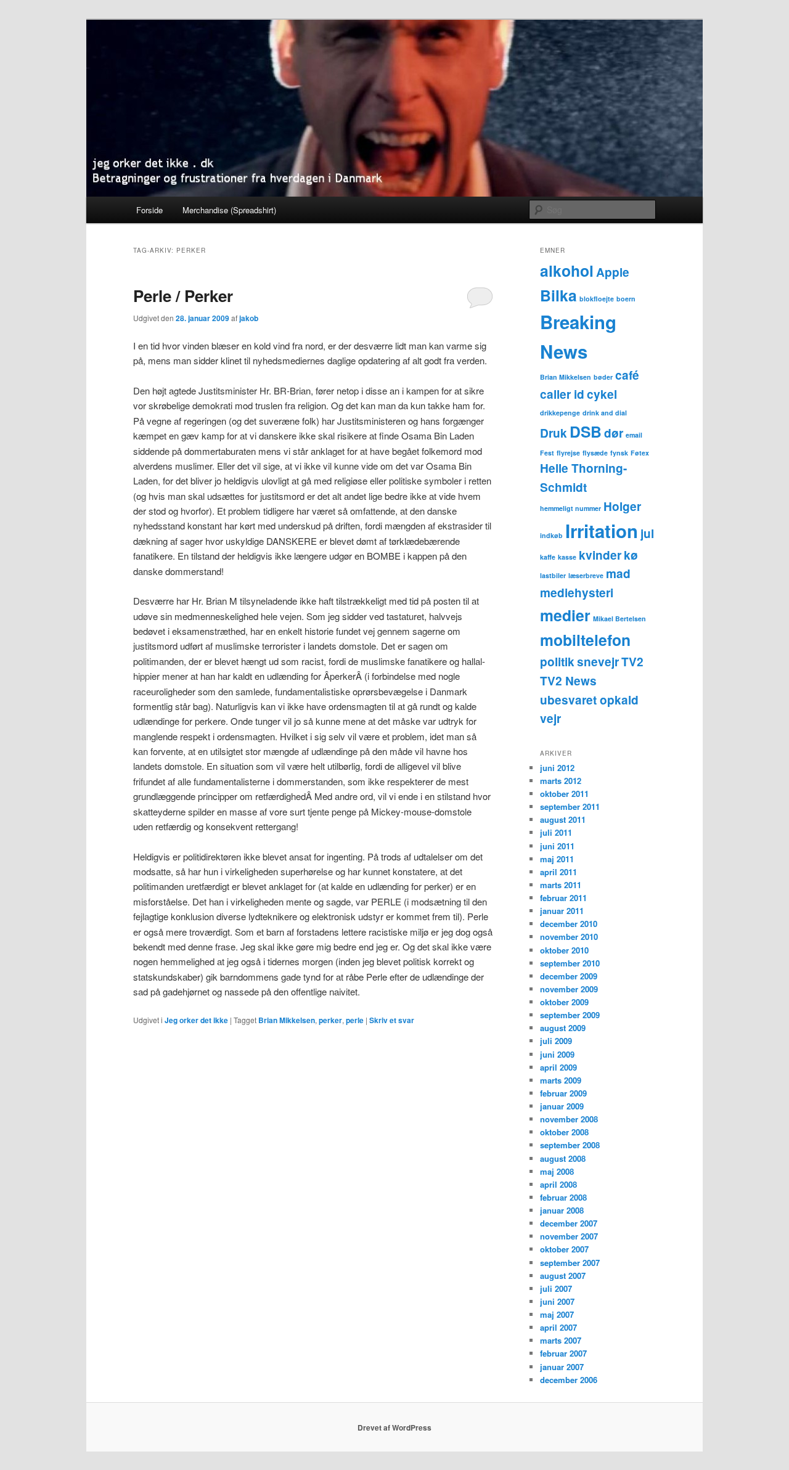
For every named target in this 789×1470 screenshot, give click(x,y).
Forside (149, 210)
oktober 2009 (564, 1002)
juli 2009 (556, 1041)
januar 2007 (562, 1367)
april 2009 (558, 1067)
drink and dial (605, 412)
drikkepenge (560, 412)
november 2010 (569, 936)
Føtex (640, 452)
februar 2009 (563, 1093)
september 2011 (570, 806)
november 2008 (569, 1119)
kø (631, 555)
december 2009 (568, 976)
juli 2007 (556, 1288)
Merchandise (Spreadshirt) (229, 210)
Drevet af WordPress (394, 1427)
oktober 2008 (564, 1132)
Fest (547, 452)
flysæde (595, 452)
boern (626, 298)
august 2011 (563, 819)
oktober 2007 (564, 1249)
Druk (553, 433)
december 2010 (568, 923)
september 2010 (570, 963)
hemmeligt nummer (570, 508)
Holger (622, 506)
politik (557, 661)
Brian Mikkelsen (286, 1020)
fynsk (619, 452)
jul (647, 533)
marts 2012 (560, 780)
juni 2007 (557, 1301)
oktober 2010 (564, 950)
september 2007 (570, 1262)
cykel (602, 394)
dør (613, 433)
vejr (550, 718)
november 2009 (569, 989)
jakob (248, 318)
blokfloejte (596, 298)
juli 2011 (556, 832)
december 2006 (568, 1380)
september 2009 (570, 1015)
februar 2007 (563, 1353)
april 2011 (558, 872)
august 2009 (563, 1028)
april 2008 (558, 1184)
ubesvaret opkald (589, 700)
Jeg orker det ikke (196, 1020)
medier (565, 615)
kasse (567, 556)
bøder (603, 377)
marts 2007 (560, 1340)
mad (618, 573)
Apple (612, 272)
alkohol (567, 270)
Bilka (558, 295)
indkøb (551, 535)
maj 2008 (557, 1171)
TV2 (632, 661)
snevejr (598, 661)
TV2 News (568, 680)
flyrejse (568, 452)
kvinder (600, 555)
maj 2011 (557, 859)
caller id (562, 394)
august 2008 (563, 1158)
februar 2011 (563, 898)
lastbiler (553, 575)
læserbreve (585, 575)
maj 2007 (557, 1314)
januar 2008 (562, 1210)
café (627, 375)
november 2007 (569, 1236)
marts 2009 (560, 1080)
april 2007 (558, 1327)
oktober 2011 (564, 793)
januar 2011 (562, 911)
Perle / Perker (183, 295)
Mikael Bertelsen (619, 618)
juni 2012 (557, 768)
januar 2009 (562, 1106)
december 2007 (568, 1223)
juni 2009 (557, 1054)
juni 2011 (557, 846)
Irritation (601, 531)
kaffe (547, 556)
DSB (586, 431)
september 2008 (570, 1145)
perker (330, 1020)
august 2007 (563, 1275)
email (634, 434)
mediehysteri (576, 592)
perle (355, 1020)
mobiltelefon (585, 640)
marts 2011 (560, 885)
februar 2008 (563, 1197)
